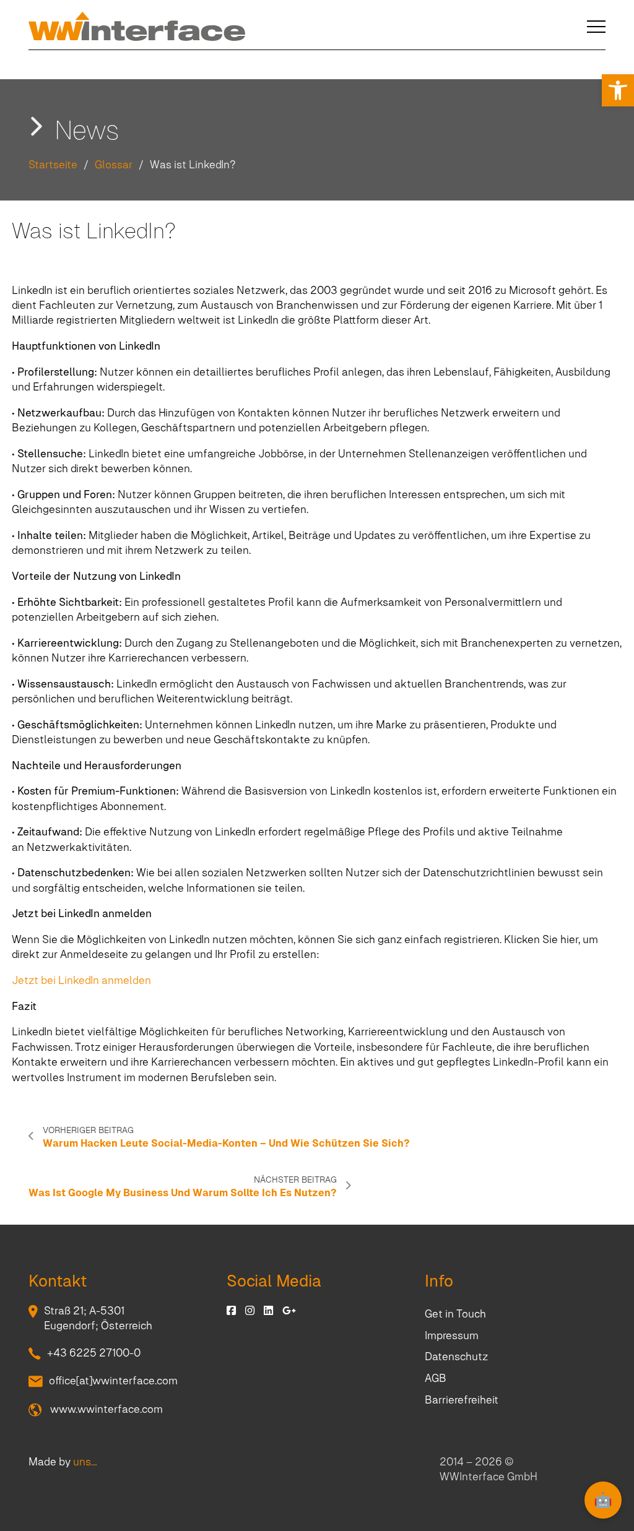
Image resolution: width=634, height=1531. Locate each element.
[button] (618, 90)
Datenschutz (456, 1356)
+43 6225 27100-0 (94, 1353)
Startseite (52, 164)
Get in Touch (455, 1314)
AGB (435, 1378)
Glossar (113, 164)
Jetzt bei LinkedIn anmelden (81, 980)
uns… (85, 1462)
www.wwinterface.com (105, 1409)
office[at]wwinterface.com (113, 1380)
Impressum (452, 1335)
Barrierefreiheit (461, 1400)
